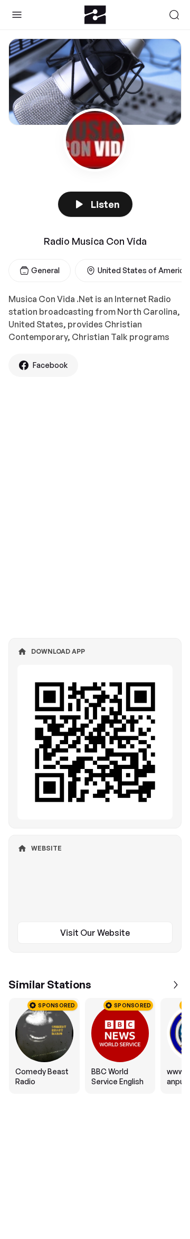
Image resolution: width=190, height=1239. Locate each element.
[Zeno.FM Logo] (95, 14)
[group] (95, 1045)
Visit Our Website (95, 932)
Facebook (50, 365)
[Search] (174, 14)
